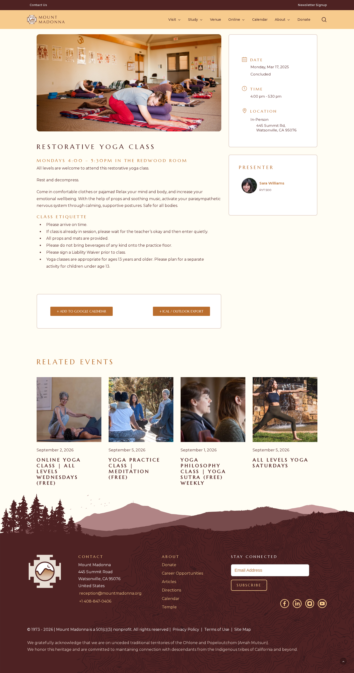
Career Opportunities (182, 573)
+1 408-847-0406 (95, 601)
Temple (169, 607)
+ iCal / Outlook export (181, 311)
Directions (171, 590)
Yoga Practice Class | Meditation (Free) (134, 468)
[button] (324, 19)
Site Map (242, 629)
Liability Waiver (86, 252)
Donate (169, 565)
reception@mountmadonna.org (110, 593)
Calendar (170, 598)
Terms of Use (216, 629)
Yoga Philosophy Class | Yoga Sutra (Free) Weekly (203, 471)
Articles (169, 581)
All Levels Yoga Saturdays (281, 463)
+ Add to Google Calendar (81, 311)
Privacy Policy (186, 629)
